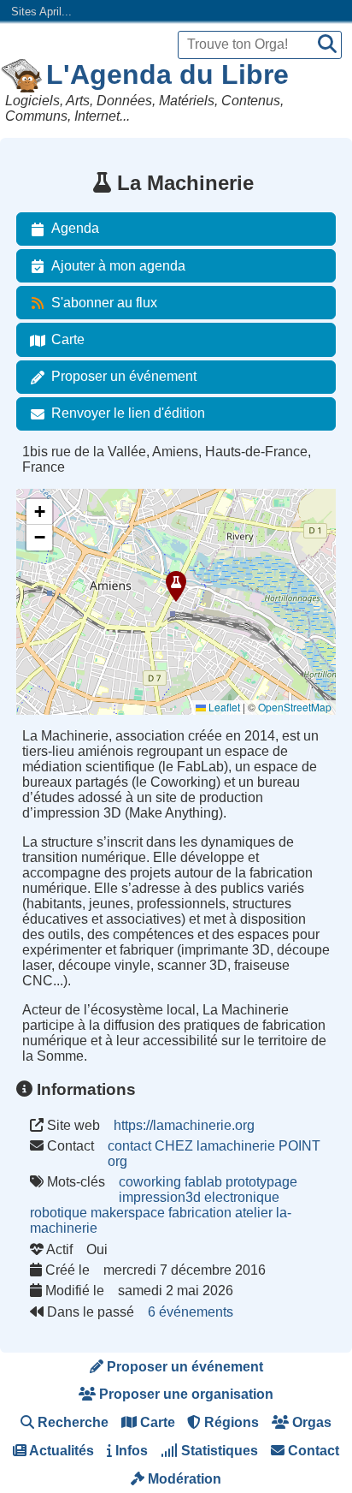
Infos (130, 1450)
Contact (312, 1450)
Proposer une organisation (184, 1394)
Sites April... (41, 11)
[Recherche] (327, 45)
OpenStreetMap (294, 706)
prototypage (261, 1182)
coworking (150, 1182)
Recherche (71, 1422)
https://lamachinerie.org (184, 1125)
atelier (254, 1212)
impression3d (160, 1197)
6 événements (190, 1312)
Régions (230, 1422)
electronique (241, 1197)
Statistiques (218, 1450)
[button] (176, 586)
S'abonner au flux (104, 302)
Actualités (60, 1450)
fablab (203, 1182)
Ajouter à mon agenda (118, 266)
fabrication (200, 1212)
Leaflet (223, 706)
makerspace (128, 1212)
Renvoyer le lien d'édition (128, 413)
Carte (68, 339)
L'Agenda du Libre (167, 74)
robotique (58, 1212)
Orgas (310, 1422)
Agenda (75, 228)
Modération (182, 1479)
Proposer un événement (124, 376)
